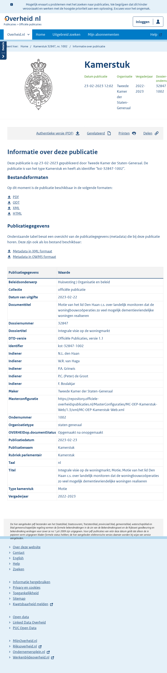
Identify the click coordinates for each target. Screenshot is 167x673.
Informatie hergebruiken (31, 582)
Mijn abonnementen (103, 34)
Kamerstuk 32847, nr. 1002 (50, 46)
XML (16, 208)
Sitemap (19, 598)
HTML (17, 213)
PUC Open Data (24, 628)
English (18, 558)
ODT (16, 202)
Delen (147, 133)
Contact (18, 552)
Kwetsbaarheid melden (30, 604)
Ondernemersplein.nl (29, 652)
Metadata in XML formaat (32, 251)
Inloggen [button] (142, 22)
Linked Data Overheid (29, 622)
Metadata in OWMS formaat (34, 257)
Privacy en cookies (26, 587)
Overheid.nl (16, 36)
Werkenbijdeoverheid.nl (31, 657)
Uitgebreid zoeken (66, 34)
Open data (21, 617)
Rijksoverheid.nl (25, 646)
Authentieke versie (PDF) (56, 134)
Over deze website (27, 547)
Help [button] (153, 34)
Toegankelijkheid (26, 593)
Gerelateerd (96, 133)
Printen (124, 133)
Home (40, 34)
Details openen (3, 49)
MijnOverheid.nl (25, 641)
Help (16, 563)
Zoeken (18, 569)
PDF (16, 197)
